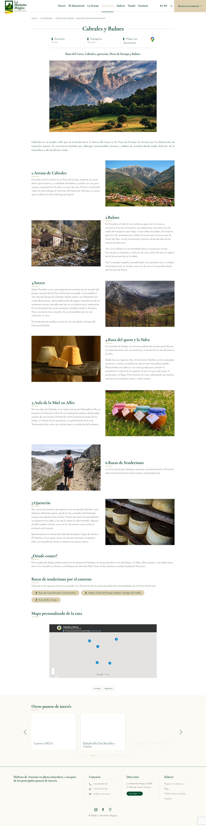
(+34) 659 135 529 (100, 789)
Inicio (34, 19)
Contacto (143, 6)
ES (161, 6)
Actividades (107, 6)
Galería (121, 6)
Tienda (131, 6)
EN (165, 6)
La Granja (93, 6)
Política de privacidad (174, 794)
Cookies (168, 799)
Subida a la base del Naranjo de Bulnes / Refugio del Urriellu (114, 592)
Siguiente (108, 688)
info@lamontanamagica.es (102, 794)
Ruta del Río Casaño (48, 599)
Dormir (62, 6)
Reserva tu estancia (188, 6)
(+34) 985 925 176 (100, 784)
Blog (166, 789)
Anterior (97, 688)
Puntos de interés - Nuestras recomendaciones (80, 19)
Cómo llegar (133, 793)
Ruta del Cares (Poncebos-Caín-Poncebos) (57, 592)
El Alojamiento (77, 6)
